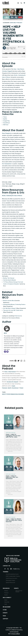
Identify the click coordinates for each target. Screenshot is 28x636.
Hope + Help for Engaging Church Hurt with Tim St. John (13, 435)
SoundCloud (6, 122)
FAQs (4, 615)
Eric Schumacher (6, 163)
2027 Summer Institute (19, 591)
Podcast (6, 592)
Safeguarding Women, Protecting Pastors (14, 304)
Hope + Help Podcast (5, 59)
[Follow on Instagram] (11, 569)
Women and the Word (9, 300)
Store (5, 609)
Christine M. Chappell (12, 381)
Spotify (5, 119)
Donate (5, 612)
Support (5, 618)
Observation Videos (10, 580)
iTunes (5, 117)
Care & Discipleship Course (12, 574)
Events (16, 588)
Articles (6, 590)
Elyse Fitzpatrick (6, 133)
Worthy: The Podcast (8, 278)
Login (5, 604)
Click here (17, 316)
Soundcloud (15, 388)
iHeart (21, 388)
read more (10, 451)
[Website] (5, 351)
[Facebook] (15, 361)
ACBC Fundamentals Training (13, 576)
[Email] (7, 351)
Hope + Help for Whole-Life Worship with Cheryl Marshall (14, 520)
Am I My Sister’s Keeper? (9, 308)
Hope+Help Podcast (16, 22)
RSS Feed (5, 124)
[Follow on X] (8, 569)
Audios (6, 594)
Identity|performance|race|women (13, 394)
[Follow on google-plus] (14, 569)
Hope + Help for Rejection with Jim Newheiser (12, 477)
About (5, 600)
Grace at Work (16, 633)
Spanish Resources (10, 582)
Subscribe (6, 602)
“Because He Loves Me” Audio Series (13, 310)
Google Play (6, 121)
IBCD (5, 333)
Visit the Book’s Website (9, 280)
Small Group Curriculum (11, 578)
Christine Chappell (7, 71)
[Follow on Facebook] (5, 569)
